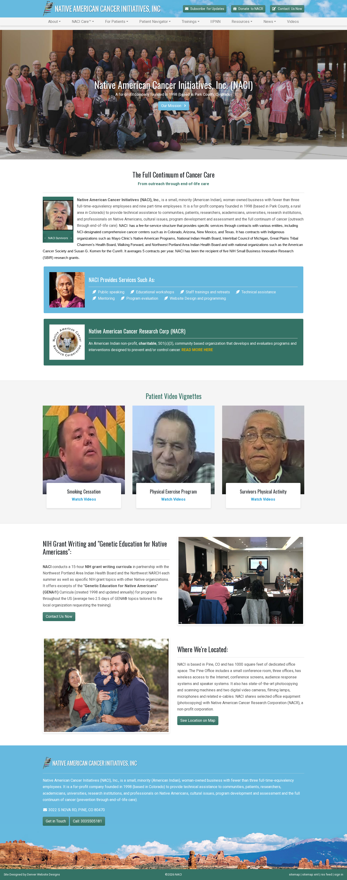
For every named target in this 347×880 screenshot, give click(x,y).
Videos (293, 21)
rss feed (326, 874)
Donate (250, 9)
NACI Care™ (81, 21)
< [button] (45, 238)
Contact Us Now (59, 616)
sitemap (294, 874)
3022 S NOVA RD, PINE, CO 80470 (76, 810)
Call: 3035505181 (87, 821)
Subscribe (207, 9)
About (53, 21)
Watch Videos (84, 499)
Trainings (189, 21)
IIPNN (215, 21)
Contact (290, 9)
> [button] (71, 238)
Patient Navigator (153, 21)
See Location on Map (197, 720)
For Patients (115, 21)
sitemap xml (310, 874)
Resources (241, 21)
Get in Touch (56, 821)
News (268, 21)
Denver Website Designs (43, 874)
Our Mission (171, 106)
